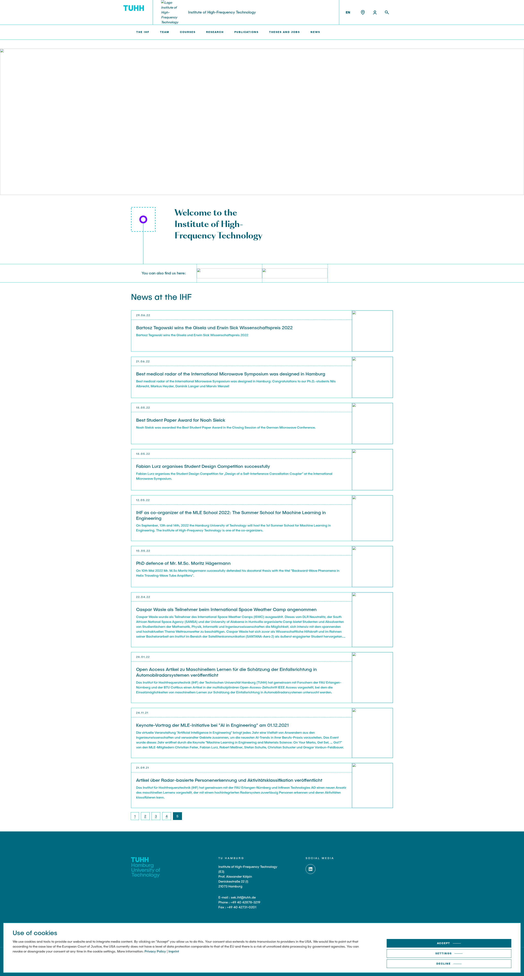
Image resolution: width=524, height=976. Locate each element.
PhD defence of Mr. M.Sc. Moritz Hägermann (183, 563)
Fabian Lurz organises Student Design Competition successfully (203, 466)
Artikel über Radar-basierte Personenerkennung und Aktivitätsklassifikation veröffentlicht (229, 780)
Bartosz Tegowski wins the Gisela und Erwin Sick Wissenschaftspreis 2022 (214, 327)
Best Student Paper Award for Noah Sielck (180, 419)
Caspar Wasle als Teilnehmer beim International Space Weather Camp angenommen (226, 609)
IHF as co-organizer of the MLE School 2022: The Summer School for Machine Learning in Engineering (231, 515)
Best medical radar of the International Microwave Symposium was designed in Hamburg (230, 373)
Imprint (173, 951)
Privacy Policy (155, 951)
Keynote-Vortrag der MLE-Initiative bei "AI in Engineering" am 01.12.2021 (212, 725)
